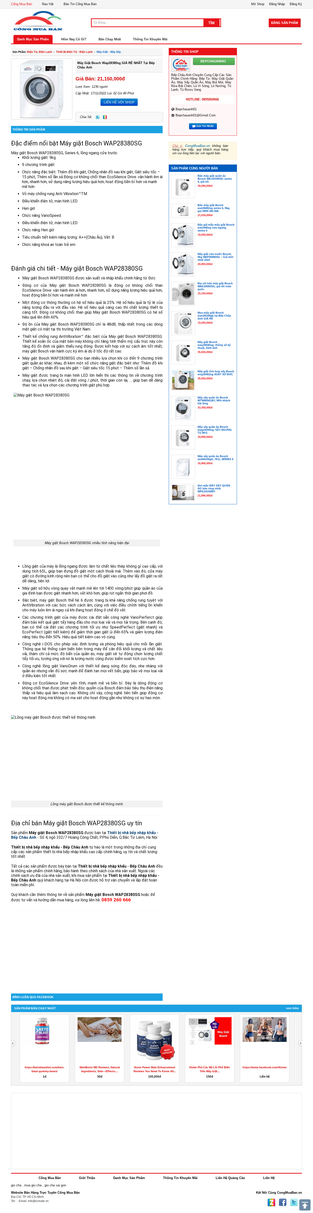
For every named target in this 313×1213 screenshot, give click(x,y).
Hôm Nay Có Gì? (73, 39)
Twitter (98, 117)
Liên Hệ (269, 1178)
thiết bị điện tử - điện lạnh (74, 51)
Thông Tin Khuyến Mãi (150, 39)
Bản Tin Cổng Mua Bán (80, 4)
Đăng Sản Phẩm (284, 23)
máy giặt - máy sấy (109, 51)
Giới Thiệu (87, 1178)
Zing (105, 117)
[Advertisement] (87, 952)
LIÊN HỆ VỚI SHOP (119, 102)
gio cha (16, 1185)
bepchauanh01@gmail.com (196, 115)
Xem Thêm (292, 1008)
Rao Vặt (48, 4)
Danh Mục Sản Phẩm (33, 39)
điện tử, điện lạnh (39, 51)
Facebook (283, 1202)
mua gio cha (33, 1185)
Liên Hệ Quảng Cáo (230, 1178)
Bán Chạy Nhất (110, 39)
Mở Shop (257, 4)
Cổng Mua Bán (21, 4)
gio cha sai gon (55, 1185)
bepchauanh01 (186, 109)
